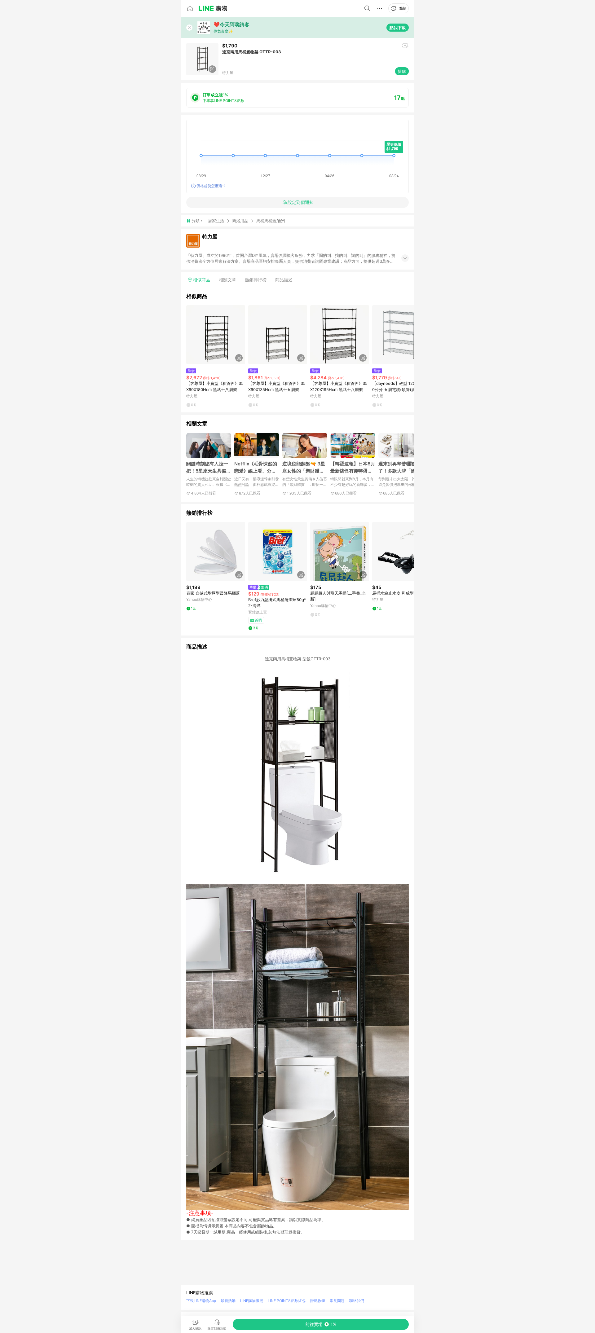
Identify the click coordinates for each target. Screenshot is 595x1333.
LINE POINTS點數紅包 (287, 1300)
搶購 (402, 71)
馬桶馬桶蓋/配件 (271, 220)
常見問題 (337, 1300)
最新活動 (228, 1300)
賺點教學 (317, 1300)
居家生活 (216, 220)
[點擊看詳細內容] (215, 334)
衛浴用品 (240, 220)
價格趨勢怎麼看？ (211, 185)
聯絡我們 (356, 1300)
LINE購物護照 (251, 1300)
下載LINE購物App (201, 1300)
